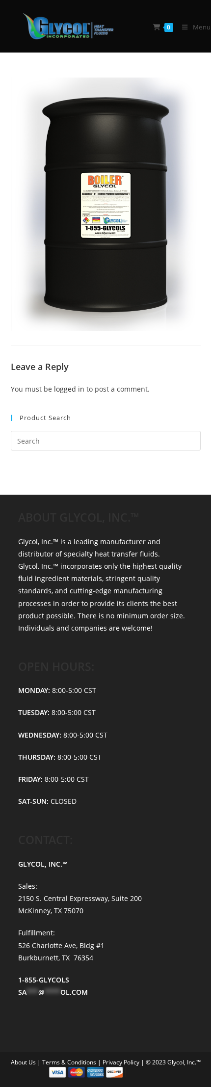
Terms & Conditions (70, 1062)
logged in (69, 389)
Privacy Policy (122, 1062)
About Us (24, 1062)
